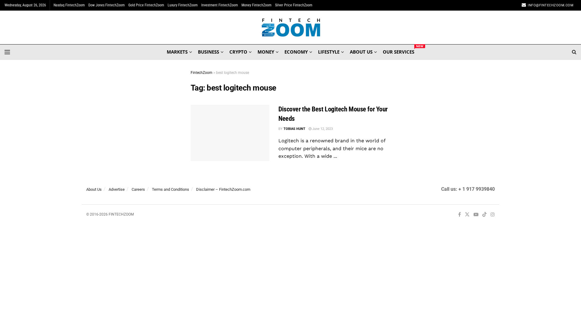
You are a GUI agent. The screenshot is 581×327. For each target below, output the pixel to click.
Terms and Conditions (170, 189)
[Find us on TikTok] (484, 215)
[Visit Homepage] (291, 27)
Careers (138, 189)
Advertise (117, 189)
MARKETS (177, 52)
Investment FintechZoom (219, 5)
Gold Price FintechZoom (146, 5)
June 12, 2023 (322, 129)
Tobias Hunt (294, 129)
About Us (94, 189)
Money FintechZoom (256, 5)
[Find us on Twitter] (467, 215)
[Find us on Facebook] (459, 215)
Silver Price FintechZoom (293, 5)
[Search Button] (574, 52)
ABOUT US (361, 52)
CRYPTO (238, 52)
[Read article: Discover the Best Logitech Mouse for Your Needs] (230, 133)
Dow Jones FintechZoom (106, 5)
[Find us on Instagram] (493, 215)
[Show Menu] (7, 52)
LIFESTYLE (329, 52)
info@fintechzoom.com (550, 5)
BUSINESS (208, 52)
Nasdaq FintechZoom (69, 5)
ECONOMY (296, 52)
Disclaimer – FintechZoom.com (223, 189)
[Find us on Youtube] (476, 215)
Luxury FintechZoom (183, 5)
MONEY (266, 52)
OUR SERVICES (398, 51)
